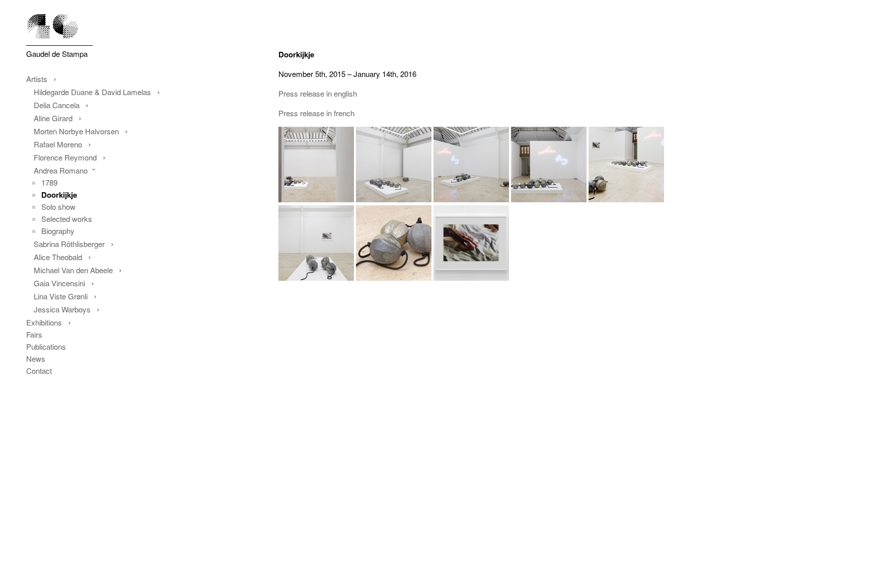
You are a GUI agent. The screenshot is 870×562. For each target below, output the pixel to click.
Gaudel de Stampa (57, 53)
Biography (58, 230)
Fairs (34, 334)
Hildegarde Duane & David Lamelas (92, 92)
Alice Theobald (58, 257)
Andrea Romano (61, 170)
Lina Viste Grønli (61, 296)
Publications (46, 346)
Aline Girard (53, 118)
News (35, 358)
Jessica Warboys (62, 309)
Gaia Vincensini (59, 283)
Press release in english (317, 93)
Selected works (66, 218)
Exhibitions (44, 322)
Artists (36, 78)
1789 (49, 182)
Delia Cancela (57, 105)
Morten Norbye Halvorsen (76, 131)
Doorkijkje (59, 194)
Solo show (58, 206)
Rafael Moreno (58, 144)
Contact (39, 370)
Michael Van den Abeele (73, 270)
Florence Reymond (65, 157)
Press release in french (316, 113)
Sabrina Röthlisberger (69, 243)
